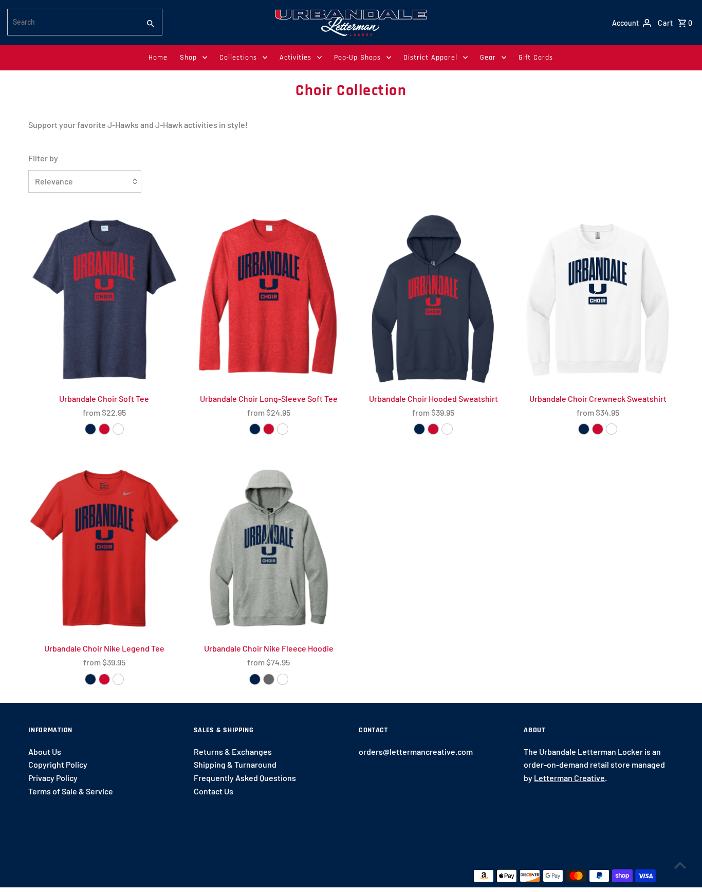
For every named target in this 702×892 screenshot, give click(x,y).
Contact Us (213, 791)
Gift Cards (536, 57)
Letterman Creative (569, 778)
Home (158, 57)
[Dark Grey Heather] (269, 679)
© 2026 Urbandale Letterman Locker (95, 875)
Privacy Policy (53, 778)
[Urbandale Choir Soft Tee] (104, 298)
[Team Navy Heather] (90, 429)
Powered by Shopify (202, 875)
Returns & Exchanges (233, 751)
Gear (488, 57)
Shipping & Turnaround (235, 764)
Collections (238, 57)
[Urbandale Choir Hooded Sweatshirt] (433, 298)
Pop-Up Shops (357, 57)
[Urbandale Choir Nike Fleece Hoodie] (268, 548)
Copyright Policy (57, 764)
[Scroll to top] (680, 865)
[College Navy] (90, 679)
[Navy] (419, 429)
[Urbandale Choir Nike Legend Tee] (104, 548)
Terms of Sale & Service (70, 791)
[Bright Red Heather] (104, 429)
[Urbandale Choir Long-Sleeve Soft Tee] (268, 298)
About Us (44, 751)
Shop (188, 57)
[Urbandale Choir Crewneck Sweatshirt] (598, 298)
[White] (118, 429)
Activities (295, 57)
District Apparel (430, 57)
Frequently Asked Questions (245, 778)
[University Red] (104, 679)
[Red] (433, 429)
